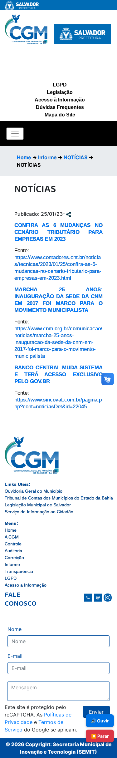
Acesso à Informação (60, 99)
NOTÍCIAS (75, 157)
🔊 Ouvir (100, 720)
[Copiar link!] (68, 214)
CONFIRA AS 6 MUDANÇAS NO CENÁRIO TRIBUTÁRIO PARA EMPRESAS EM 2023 (58, 232)
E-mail (14, 656)
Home (24, 157)
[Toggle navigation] (15, 133)
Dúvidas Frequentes (60, 107)
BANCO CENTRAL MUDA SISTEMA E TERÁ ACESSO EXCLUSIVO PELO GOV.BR (58, 374)
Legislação (60, 92)
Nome (14, 629)
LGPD (60, 84)
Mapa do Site (60, 114)
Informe (47, 157)
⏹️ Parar (100, 736)
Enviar (96, 712)
